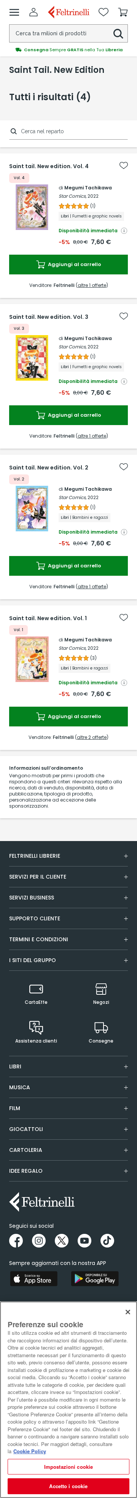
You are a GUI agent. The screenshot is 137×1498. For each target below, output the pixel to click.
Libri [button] (15, 1066)
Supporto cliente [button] (34, 918)
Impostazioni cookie (68, 1466)
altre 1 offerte (92, 285)
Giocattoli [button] (26, 1129)
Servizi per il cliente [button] (37, 877)
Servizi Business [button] (31, 897)
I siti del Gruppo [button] (32, 960)
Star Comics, (72, 196)
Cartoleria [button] (25, 1150)
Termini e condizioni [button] (38, 939)
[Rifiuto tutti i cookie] (127, 1312)
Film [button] (14, 1108)
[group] (68, 49)
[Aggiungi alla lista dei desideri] (123, 165)
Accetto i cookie (68, 1486)
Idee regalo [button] (26, 1171)
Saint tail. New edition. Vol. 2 (48, 467)
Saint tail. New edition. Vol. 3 (48, 317)
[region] (68, 1399)
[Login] (33, 12)
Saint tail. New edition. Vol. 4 (49, 166)
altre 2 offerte (92, 737)
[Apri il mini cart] (123, 12)
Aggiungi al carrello (74, 264)
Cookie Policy (29, 1451)
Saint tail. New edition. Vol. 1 (48, 618)
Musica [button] (19, 1087)
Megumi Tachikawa (88, 187)
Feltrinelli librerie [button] (34, 856)
